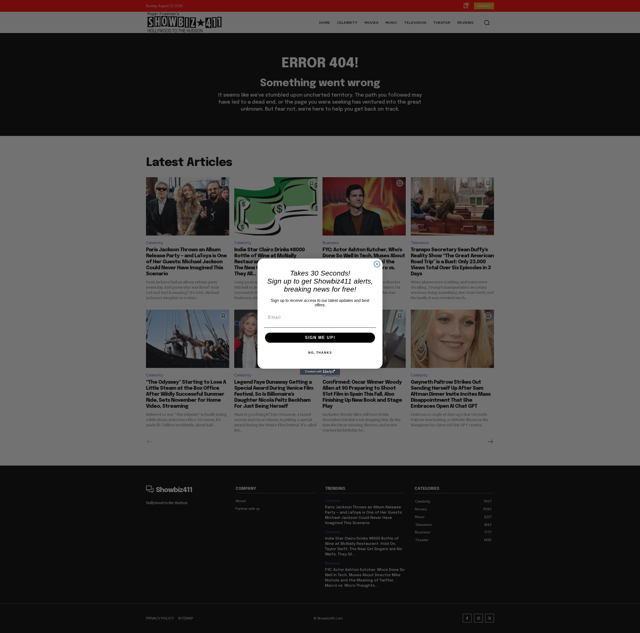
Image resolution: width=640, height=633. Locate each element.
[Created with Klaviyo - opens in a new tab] (320, 372)
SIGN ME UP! (320, 337)
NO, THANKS (320, 352)
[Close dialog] (377, 264)
